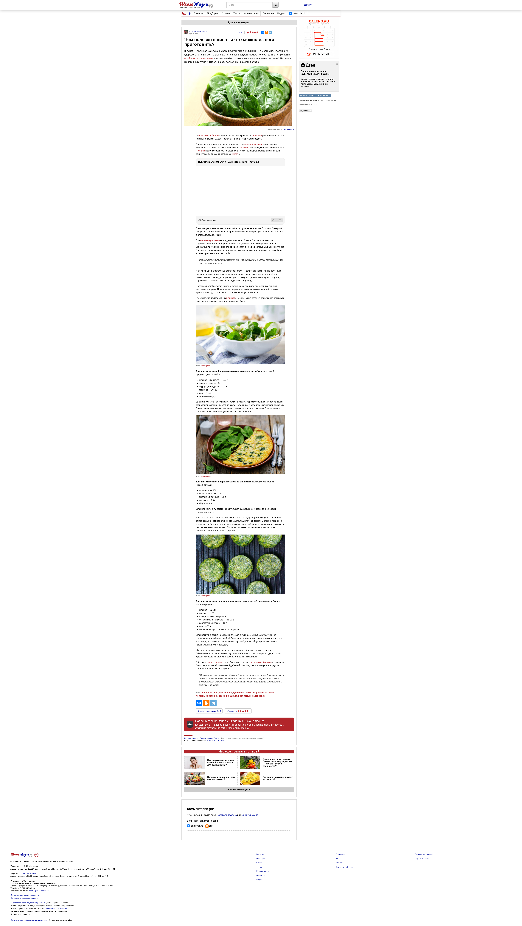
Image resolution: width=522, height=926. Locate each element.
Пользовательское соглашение (24, 898)
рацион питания (215, 662)
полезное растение (210, 240)
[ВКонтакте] (262, 32)
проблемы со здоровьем (251, 696)
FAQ (337, 858)
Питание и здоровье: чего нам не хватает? (221, 778)
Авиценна (257, 135)
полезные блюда (227, 696)
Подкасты (268, 13)
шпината (230, 298)
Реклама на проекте (424, 854)
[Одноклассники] (266, 32)
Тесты (236, 13)
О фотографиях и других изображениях (28, 903)
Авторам (339, 863)
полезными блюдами (261, 662)
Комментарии (251, 13)
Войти (309, 5)
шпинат (228, 692)
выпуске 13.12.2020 (216, 740)
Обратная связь (422, 858)
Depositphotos (288, 129)
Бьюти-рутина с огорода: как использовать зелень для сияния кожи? (221, 762)
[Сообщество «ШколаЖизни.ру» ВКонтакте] (297, 13)
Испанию (243, 147)
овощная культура (253, 144)
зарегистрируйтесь (227, 815)
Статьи (226, 13)
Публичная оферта (343, 867)
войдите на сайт (249, 815)
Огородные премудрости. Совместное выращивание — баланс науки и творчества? (277, 762)
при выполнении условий (55, 908)
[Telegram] (270, 32)
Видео (281, 13)
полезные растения (206, 696)
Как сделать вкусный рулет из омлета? (278, 778)
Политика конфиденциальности (24, 895)
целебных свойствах (208, 135)
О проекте (340, 854)
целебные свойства (244, 692)
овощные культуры (212, 692)
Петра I (235, 154)
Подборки (212, 13)
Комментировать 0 (209, 711)
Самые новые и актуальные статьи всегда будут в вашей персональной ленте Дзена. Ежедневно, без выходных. (318, 82)
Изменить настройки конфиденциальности (29, 920)
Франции (200, 151)
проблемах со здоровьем (198, 58)
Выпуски (198, 13)
